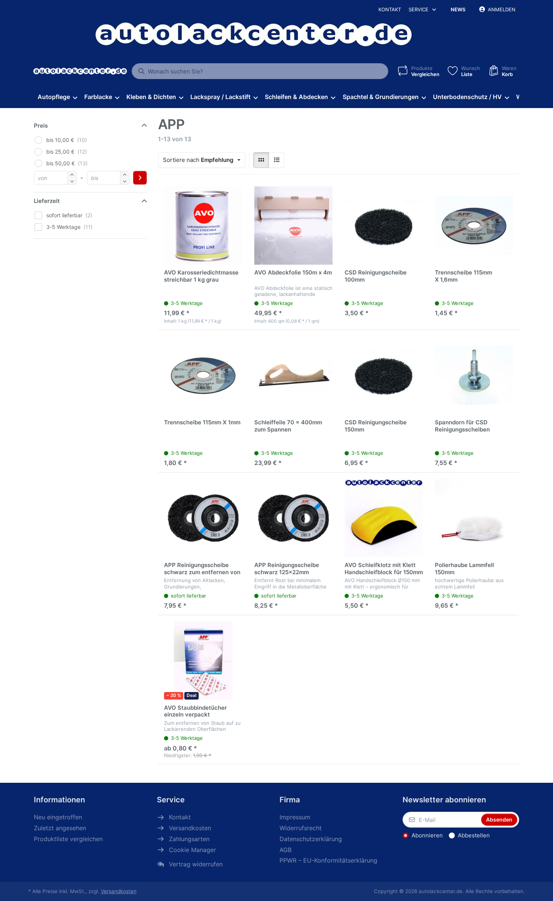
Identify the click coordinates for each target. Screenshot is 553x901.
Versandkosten (119, 891)
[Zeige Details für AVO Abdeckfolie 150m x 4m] (293, 225)
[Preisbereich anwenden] (140, 177)
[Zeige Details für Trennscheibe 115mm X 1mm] (203, 375)
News (458, 9)
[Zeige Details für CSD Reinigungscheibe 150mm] (384, 375)
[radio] (261, 160)
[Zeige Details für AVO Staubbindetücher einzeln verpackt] (203, 660)
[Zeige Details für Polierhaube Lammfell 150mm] (474, 518)
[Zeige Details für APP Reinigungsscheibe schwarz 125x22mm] (293, 518)
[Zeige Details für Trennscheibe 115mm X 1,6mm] (474, 225)
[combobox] (260, 71)
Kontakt (389, 9)
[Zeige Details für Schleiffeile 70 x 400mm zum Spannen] (293, 375)
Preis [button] (41, 125)
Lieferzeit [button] (47, 200)
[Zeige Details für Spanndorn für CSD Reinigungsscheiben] (474, 375)
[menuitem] (57, 97)
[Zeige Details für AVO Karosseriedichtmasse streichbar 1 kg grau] (203, 225)
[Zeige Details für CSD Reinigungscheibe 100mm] (384, 225)
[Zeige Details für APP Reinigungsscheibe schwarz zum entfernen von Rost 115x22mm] (203, 518)
